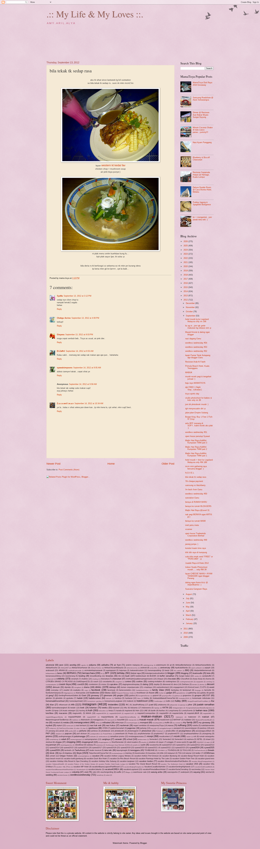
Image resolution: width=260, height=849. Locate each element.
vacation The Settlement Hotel (172, 764)
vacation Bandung (169, 756)
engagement (178, 687)
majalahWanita (107, 717)
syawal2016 (83, 747)
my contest (176, 723)
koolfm (48, 710)
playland (59, 734)
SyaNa (60, 296)
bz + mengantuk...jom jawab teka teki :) (202, 218)
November (190, 307)
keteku (105, 708)
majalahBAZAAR (115, 713)
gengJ (51, 695)
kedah (73, 708)
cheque (160, 679)
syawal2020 (140, 747)
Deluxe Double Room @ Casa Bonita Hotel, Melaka (202, 189)
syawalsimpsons (64, 368)
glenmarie (108, 695)
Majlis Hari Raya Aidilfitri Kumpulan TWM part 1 (196, 454)
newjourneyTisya (157, 725)
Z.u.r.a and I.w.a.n (65, 403)
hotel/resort (142, 701)
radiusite (93, 736)
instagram (89, 704)
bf (101, 673)
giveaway (95, 695)
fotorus (108, 693)
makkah (205, 717)
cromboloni (93, 684)
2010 (186, 633)
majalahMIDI (207, 713)
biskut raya (136, 673)
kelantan (93, 708)
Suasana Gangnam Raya (196, 589)
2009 (186, 637)
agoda (83, 665)
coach (95, 681)
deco (176, 684)
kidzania (134, 708)
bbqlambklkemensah (202, 670)
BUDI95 (153, 676)
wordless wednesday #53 (196, 347)
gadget (169, 693)
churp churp (197, 679)
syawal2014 (54, 747)
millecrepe (119, 723)
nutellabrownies (207, 725)
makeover (192, 717)
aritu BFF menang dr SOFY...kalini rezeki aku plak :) (199, 425)
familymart (187, 690)
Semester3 (179, 739)
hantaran (129, 698)
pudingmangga (65, 736)
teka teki (108, 750)
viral (86, 772)
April (188, 611)
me (47, 722)
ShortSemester (117, 742)
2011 (186, 629)
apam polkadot (196, 668)
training (128, 753)
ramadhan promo (117, 736)
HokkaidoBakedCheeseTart (164, 698)
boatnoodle (197, 673)
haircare (108, 698)
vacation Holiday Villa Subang (103, 761)
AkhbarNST (65, 668)
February (190, 619)
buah (127, 676)
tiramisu (68, 753)
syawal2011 (181, 745)
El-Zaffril (61, 351)
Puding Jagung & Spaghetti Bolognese (202, 203)
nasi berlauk (81, 725)
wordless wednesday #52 (196, 351)
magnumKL (77, 713)
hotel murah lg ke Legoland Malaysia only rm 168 (197, 320)
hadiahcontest (95, 698)
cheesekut (105, 679)
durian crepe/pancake (130, 687)
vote (94, 772)
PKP (48, 733)
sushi (143, 745)
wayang (196, 772)
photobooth (119, 731)
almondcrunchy (132, 668)
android (143, 668)
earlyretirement (162, 687)
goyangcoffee (167, 695)
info (72, 704)
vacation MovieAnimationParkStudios (173, 761)
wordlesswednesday (80, 774)
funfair (161, 693)
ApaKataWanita (181, 668)
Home (111, 463)
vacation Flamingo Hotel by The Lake (154, 758)
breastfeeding (95, 676)
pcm (212, 728)
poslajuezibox (95, 734)
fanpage (198, 690)
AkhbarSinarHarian (79, 668)
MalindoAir (85, 720)
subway (90, 745)
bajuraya (123, 670)
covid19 (80, 684)
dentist (194, 684)
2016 (186, 283)
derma (202, 684)
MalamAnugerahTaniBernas (57, 720)
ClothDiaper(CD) (83, 681)
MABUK (188, 372)
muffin (167, 723)
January (189, 623)
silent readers (132, 742)
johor (190, 705)
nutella (195, 725)
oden (78, 728)
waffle (118, 772)
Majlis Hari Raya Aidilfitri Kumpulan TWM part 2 (196, 448)
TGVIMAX (161, 750)
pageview (131, 728)
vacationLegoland (131, 769)
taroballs (67, 750)
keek (82, 708)
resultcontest (164, 736)
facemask (111, 690)
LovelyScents (186, 710)
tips (60, 753)
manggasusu (98, 720)
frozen (151, 693)
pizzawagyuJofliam (203, 731)
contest (128, 681)
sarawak (118, 739)
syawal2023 (180, 747)
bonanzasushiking (53, 676)
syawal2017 (97, 747)
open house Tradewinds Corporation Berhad (195, 534)
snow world (181, 742)
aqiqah (207, 668)
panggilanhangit (165, 728)
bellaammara (50, 673)
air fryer (117, 665)
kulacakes (102, 710)
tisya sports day (192, 394)
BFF (107, 673)
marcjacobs (132, 720)
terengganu (135, 750)
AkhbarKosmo (51, 668)
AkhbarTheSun (96, 668)
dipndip (68, 687)
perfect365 (72, 731)
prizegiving (206, 734)
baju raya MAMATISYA (195, 383)
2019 (186, 270)
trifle (162, 753)
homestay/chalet (76, 701)
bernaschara (88, 673)
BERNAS (71, 673)
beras (59, 673)
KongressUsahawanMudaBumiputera (199, 708)
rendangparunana (136, 736)
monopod (144, 722)
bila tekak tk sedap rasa (195, 477)
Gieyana (60, 334)
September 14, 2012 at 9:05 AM (87, 368)
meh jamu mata (192, 525)
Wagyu (128, 772)
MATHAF (177, 720)
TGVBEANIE (149, 750)
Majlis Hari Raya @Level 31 (197, 510)
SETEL (200, 739)
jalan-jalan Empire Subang (196, 412)
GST (208, 695)
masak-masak (146, 719)
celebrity (60, 678)
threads (211, 750)
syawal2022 (166, 747)
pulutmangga (79, 736)
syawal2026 (55, 750)
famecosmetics (125, 690)
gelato (211, 693)
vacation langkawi (127, 761)
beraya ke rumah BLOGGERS (198, 506)
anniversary (165, 668)
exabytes (77, 690)
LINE (146, 710)
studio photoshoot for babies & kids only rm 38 (198, 399)
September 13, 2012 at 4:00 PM (85, 318)
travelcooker (140, 753)
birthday (121, 673)
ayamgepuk (111, 670)
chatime (84, 679)
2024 (186, 250)
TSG (180, 753)
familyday (175, 690)
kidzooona (146, 708)
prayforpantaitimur (191, 734)
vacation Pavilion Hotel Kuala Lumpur (112, 764)
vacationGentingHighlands (179, 767)
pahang (143, 728)
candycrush (50, 679)
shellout (49, 742)
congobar (118, 681)
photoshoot (146, 731)
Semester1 (153, 739)
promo (49, 736)
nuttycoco (53, 728)
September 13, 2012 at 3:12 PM (77, 296)
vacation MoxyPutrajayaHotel (202, 761)
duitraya (112, 687)
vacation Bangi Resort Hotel (192, 756)
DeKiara (185, 684)
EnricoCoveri (193, 687)
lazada (119, 710)
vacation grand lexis (206, 758)
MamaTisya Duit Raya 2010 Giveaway (202, 83)
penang (52, 731)
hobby (146, 698)
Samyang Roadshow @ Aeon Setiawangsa (203, 98)
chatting (95, 679)
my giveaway (204, 722)
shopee (58, 742)
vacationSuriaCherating (178, 769)
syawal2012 (195, 745)
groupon (198, 695)
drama (86, 687)
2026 (186, 241)
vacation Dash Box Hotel (97, 758)
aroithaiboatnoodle (74, 670)
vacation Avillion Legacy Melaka (117, 756)
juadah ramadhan (205, 704)
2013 (186, 295)
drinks (98, 687)
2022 (186, 258)
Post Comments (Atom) (69, 470)
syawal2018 (111, 747)
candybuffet (206, 676)
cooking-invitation (155, 681)
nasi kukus (110, 725)
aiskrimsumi (161, 665)
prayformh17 (159, 734)
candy (197, 676)
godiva (132, 695)
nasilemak (124, 725)
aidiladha (105, 665)
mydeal (49, 725)
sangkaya (106, 739)
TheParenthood (199, 750)
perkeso (94, 731)
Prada (130, 734)
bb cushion (178, 670)
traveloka (152, 753)
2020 (186, 266)
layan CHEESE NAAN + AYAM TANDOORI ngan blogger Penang (198, 575)
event (211, 687)
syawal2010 (167, 745)
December (190, 303)
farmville (207, 690)
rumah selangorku (206, 736)
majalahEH (164, 713)
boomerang (70, 676)
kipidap (156, 708)
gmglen (120, 695)
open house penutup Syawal (197, 436)
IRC (127, 705)
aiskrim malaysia (133, 665)
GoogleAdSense (144, 695)
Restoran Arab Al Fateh (195, 362)
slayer (161, 742)
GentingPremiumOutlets (68, 695)
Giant (84, 695)
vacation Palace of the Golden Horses (81, 764)
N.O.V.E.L (189, 473)
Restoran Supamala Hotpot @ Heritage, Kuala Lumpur (201, 174)
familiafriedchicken (142, 690)
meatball (56, 723)
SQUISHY (200, 742)
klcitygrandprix (178, 708)
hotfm (168, 701)
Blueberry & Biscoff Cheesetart (201, 158)
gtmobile (59, 698)
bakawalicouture (137, 670)
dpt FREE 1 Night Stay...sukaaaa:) (193, 388)
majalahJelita (177, 713)
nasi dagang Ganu (193, 338)
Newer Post (53, 463)
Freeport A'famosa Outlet (125, 693)
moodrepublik (157, 723)
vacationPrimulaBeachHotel (154, 769)
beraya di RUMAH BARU (196, 502)
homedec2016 (184, 698)
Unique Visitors (66, 756)
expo (86, 690)
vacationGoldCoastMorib (203, 767)
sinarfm (143, 742)
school (129, 739)
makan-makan (151, 716)
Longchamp (173, 710)
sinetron (152, 742)
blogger (171, 673)
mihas (98, 723)
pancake (154, 728)
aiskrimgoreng (148, 665)
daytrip (156, 684)
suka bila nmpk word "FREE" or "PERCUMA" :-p (199, 557)
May (188, 607)
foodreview (94, 693)
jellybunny (162, 705)
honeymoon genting (94, 701)
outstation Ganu (192, 498)
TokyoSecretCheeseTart (98, 753)
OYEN (105, 728)
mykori (59, 725)
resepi (150, 736)
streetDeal (79, 745)
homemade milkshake (201, 698)
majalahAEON (101, 713)
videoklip (76, 772)
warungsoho (172, 772)
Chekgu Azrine (64, 318)
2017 (186, 279)
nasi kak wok (95, 725)
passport (177, 728)
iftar (212, 701)
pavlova (203, 728)
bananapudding (154, 670)
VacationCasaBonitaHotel (154, 767)
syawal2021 (153, 747)
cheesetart (116, 679)
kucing (82, 710)
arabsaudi (50, 670)
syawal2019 (125, 747)
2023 (186, 254)
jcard (151, 705)
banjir (167, 670)
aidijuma (92, 665)
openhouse (93, 728)
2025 (186, 245)
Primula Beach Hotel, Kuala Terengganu (197, 367)
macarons (63, 713)
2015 (186, 287)
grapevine (187, 695)
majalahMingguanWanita (54, 717)
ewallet (66, 690)
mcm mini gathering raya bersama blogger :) (196, 467)
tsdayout (171, 753)
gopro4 (156, 695)
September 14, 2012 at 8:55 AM (79, 351)
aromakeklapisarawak (93, 670)
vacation (95, 756)
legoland (128, 710)
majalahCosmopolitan (146, 713)
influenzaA (63, 705)
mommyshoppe (132, 723)
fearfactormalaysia (53, 693)
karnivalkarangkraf (59, 708)
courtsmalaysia (51, 684)
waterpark (185, 772)
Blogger (143, 843)
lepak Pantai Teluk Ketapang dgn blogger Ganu (197, 356)
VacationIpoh (81, 769)
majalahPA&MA (74, 717)
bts (119, 676)
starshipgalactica (66, 745)
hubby (178, 701)
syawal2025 (209, 747)
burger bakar (184, 676)
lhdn (137, 710)
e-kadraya (148, 687)
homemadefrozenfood (55, 701)
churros (208, 679)
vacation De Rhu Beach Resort (122, 758)
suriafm (135, 745)
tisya (79, 753)
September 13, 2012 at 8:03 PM (79, 334)
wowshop (100, 775)
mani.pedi (110, 720)
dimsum (56, 687)
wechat (209, 772)
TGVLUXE (187, 750)
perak (61, 731)
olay (84, 728)
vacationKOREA (112, 769)
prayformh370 (173, 734)
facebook (95, 690)
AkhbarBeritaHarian (183, 665)
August (189, 594)
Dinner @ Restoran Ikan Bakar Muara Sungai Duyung (201, 114)
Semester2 (167, 739)
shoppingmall (87, 742)
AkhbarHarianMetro (203, 665)
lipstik (153, 710)
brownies (109, 676)
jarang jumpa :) (191, 544)
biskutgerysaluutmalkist (154, 673)
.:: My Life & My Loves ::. (94, 14)
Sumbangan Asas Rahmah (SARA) (118, 745)
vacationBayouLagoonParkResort (106, 767)
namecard (69, 725)
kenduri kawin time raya (195, 548)
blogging (184, 673)
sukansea (99, 745)
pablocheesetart (117, 728)
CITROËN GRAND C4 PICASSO (59, 681)
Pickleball (159, 731)
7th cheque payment (194, 481)
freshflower (141, 693)
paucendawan (191, 728)
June (188, 603)
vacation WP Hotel (81, 767)
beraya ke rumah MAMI (195, 521)
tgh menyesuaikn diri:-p (195, 408)
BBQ (187, 670)
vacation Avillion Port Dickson (146, 756)
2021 (186, 262)
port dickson (82, 734)
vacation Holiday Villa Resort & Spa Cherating (69, 761)
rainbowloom (103, 736)
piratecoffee (170, 731)
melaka (66, 722)
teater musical (95, 750)
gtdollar (49, 698)
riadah (188, 736)
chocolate (171, 679)
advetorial (50, 665)
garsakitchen (181, 693)
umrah (52, 756)
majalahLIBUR (193, 713)
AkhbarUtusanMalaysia (113, 668)
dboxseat (166, 684)
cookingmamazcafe (186, 681)
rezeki (177, 736)
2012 (186, 300)
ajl (171, 665)
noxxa (170, 725)
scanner (188, 529)
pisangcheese (185, 731)
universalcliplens (83, 756)
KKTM (165, 708)
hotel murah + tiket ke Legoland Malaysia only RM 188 (199, 461)
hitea (139, 698)
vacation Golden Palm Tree (183, 758)
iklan (52, 705)
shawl (208, 739)
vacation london (146, 761)
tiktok (52, 753)
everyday (55, 690)
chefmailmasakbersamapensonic (139, 679)
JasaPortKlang (138, 705)
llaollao (162, 710)
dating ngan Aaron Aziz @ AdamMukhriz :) (196, 583)
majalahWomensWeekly (127, 717)
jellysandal (173, 705)
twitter (198, 753)
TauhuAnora (80, 750)
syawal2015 (69, 747)
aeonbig (73, 665)
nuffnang (182, 725)
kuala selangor (69, 710)
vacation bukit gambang (73, 758)
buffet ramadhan (167, 676)
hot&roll (130, 701)
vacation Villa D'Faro (63, 767)
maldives (75, 720)
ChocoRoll (185, 679)
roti (194, 736)
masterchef (164, 720)
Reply (59, 309)
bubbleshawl (141, 676)
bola (208, 673)
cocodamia (107, 681)
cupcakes (113, 684)
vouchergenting (106, 772)
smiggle (170, 742)
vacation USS (192, 764)
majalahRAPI (91, 717)
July (188, 598)
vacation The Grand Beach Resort (143, 764)
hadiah (80, 698)
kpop (56, 710)
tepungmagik (121, 750)
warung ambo (157, 772)
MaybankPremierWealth (204, 720)
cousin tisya (65, 684)
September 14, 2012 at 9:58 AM (83, 384)
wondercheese (62, 775)
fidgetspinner (68, 693)
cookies (139, 681)
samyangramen (91, 739)
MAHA (88, 713)
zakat (108, 775)
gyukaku (69, 698)
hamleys (118, 698)
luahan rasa (201, 710)
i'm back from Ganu (193, 489)
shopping (70, 742)
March (189, 615)
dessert (210, 684)
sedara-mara (142, 739)
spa (190, 742)
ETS (204, 687)
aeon (61, 665)
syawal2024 (194, 747)
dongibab (77, 687)
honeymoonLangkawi (113, 701)
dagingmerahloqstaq (130, 684)
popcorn (68, 733)
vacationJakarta (94, 769)
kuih (90, 710)
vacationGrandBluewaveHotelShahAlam (60, 769)
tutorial (188, 753)
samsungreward (76, 739)
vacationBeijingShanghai (132, 767)
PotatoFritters (107, 734)
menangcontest (81, 722)
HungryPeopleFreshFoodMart (197, 701)
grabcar (177, 695)
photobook (105, 731)
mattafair (187, 720)
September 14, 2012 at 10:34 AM (88, 403)
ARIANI (62, 670)
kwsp (111, 710)
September (191, 316)
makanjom (179, 717)
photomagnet (132, 731)
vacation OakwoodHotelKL (55, 764)
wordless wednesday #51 (196, 432)
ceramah (74, 679)
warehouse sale (140, 772)
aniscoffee (153, 668)
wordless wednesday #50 (196, 494)
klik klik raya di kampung (196, 552)
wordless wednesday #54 (196, 343)
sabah (63, 739)
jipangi (182, 705)
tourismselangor (117, 753)
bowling (82, 676)
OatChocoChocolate (66, 728)
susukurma (154, 745)
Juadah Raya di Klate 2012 (197, 563)
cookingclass (171, 681)
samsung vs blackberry (195, 485)
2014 (186, 291)
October (189, 311)
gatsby (203, 693)
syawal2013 (209, 745)
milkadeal (106, 722)
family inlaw (158, 690)
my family (188, 722)
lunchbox (50, 713)
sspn (208, 742)
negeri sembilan (140, 725)
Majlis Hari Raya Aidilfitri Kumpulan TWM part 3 (196, 441)
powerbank (120, 734)
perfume (82, 731)
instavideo (113, 704)
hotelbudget (158, 701)
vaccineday (196, 769)
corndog (209, 681)
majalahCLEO (129, 713)
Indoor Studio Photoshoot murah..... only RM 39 (196, 568)
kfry (125, 708)
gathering (192, 693)
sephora (190, 739)
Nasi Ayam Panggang (202, 142)
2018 (186, 275)
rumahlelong (54, 739)
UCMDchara (209, 753)
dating (145, 684)
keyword (116, 708)
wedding (49, 775)
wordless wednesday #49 (196, 540)
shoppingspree (103, 742)
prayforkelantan (144, 734)
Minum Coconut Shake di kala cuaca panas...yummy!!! (203, 129)
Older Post (168, 463)
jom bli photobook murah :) (196, 404)
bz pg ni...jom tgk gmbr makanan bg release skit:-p (198, 327)
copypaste (199, 681)
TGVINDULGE (173, 750)
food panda (80, 693)
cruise (103, 684)
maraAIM (120, 720)
